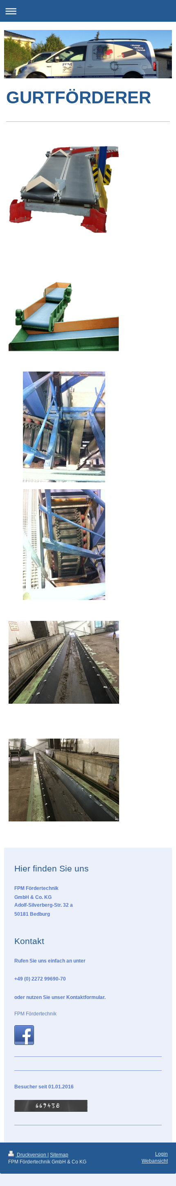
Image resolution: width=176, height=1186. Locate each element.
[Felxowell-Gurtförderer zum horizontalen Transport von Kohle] (64, 427)
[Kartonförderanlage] (64, 191)
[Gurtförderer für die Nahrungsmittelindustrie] (64, 309)
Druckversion (31, 1155)
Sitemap (59, 1155)
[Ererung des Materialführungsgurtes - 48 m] (64, 662)
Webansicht (155, 1161)
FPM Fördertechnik (35, 1014)
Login (161, 1154)
